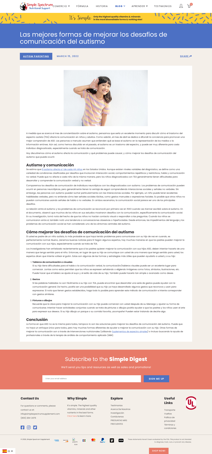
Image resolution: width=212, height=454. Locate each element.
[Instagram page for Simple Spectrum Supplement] (30, 428)
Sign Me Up (156, 378)
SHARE (184, 56)
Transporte (169, 409)
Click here (72, 416)
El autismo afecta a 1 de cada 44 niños (62, 169)
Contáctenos (117, 416)
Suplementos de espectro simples (129, 331)
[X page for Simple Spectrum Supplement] (36, 428)
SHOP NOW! (158, 450)
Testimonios (163, 6)
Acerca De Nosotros (120, 409)
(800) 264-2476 (28, 417)
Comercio (60, 6)
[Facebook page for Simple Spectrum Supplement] (24, 428)
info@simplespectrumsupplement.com (40, 413)
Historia (102, 6)
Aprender (138, 6)
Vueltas (168, 413)
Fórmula (82, 6)
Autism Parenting (36, 56)
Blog (118, 6)
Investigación (117, 412)
